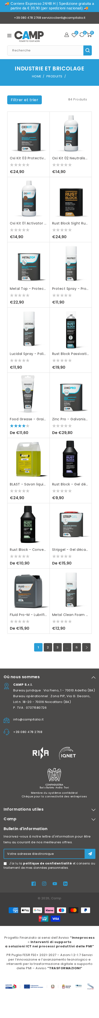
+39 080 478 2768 (27, 17)
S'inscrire (90, 854)
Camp (56, 898)
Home (37, 76)
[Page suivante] (86, 647)
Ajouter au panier (43, 139)
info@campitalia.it (28, 719)
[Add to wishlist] (43, 119)
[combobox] (49, 50)
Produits (54, 76)
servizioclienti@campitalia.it (63, 17)
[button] (24, 99)
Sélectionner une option (43, 400)
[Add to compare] (43, 129)
